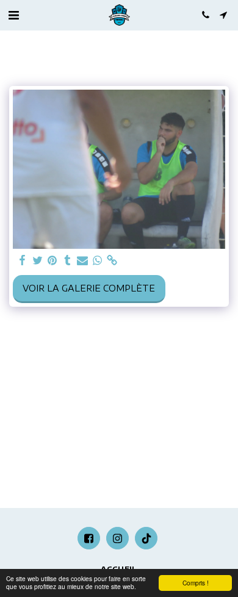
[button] (13, 14)
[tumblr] (67, 260)
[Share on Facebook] (22, 260)
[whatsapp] (97, 260)
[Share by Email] (82, 260)
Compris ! (195, 582)
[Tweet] (37, 260)
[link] (112, 260)
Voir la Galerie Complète (89, 288)
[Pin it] (52, 260)
